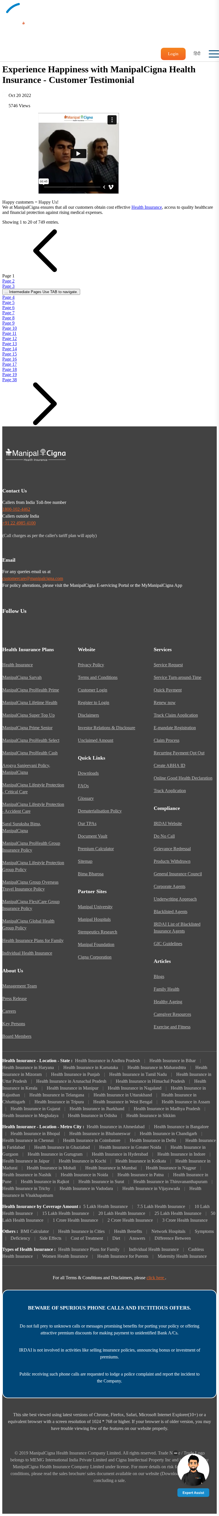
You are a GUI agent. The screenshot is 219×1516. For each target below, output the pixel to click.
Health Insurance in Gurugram (55, 1154)
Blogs (159, 976)
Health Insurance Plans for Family (33, 940)
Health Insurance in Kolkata (140, 1161)
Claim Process (166, 740)
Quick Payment (168, 690)
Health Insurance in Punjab (75, 1074)
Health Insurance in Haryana (28, 1067)
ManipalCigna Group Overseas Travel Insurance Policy (30, 885)
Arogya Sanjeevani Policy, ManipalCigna (26, 769)
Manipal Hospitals (94, 919)
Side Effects (50, 1238)
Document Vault (92, 836)
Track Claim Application (176, 715)
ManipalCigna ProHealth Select (30, 740)
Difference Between (173, 1238)
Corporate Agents (169, 886)
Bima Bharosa (91, 873)
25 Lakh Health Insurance (178, 1213)
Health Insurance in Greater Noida (130, 1147)
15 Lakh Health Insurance (65, 1213)
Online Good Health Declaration (183, 778)
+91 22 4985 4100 (19, 522)
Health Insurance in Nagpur (171, 1167)
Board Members (16, 1036)
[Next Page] (45, 423)
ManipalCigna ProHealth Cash (30, 752)
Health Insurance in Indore (181, 1154)
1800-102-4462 (16, 509)
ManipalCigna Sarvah (22, 677)
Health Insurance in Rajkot (45, 1181)
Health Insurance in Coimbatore (91, 1140)
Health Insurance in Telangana (56, 1094)
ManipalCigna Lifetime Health (29, 702)
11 (9, 333)
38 (9, 379)
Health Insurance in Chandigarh (168, 1133)
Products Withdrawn (172, 861)
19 (9, 374)
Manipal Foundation (96, 944)
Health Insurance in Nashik (26, 1174)
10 (9, 328)
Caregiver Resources (172, 1014)
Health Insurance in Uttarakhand (123, 1094)
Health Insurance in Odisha (92, 1115)
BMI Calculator (35, 1231)
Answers (137, 1238)
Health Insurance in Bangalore (181, 1126)
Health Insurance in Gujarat (35, 1108)
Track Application (170, 790)
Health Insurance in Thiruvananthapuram (170, 1181)
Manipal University (95, 906)
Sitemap (85, 861)
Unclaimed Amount (95, 740)
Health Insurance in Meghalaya (30, 1115)
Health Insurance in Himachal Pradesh (150, 1081)
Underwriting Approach (175, 899)
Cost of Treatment (87, 1238)
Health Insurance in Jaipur (25, 1161)
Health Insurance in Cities (81, 1231)
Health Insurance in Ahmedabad (116, 1126)
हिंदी (197, 53)
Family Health (166, 989)
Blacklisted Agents (170, 911)
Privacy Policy (91, 664)
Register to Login (93, 702)
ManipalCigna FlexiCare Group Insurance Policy (31, 905)
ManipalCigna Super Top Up (28, 715)
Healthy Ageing (168, 1001)
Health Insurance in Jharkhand (97, 1108)
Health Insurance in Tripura (59, 1101)
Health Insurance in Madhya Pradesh (167, 1108)
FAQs (83, 785)
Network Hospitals (168, 1231)
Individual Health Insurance (27, 953)
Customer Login (92, 690)
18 (9, 369)
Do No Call (164, 836)
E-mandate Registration (175, 727)
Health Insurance (146, 207)
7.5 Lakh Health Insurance (161, 1206)
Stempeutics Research (97, 931)
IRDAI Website (168, 823)
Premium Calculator (96, 848)
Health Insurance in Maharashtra (156, 1067)
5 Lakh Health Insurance (105, 1206)
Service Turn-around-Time (177, 677)
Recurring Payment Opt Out (179, 752)
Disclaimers (88, 715)
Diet (116, 1238)
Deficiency (20, 1238)
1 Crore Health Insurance (75, 1220)
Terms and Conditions (97, 677)
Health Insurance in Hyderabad (120, 1154)
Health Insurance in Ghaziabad (62, 1147)
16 (9, 359)
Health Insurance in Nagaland (134, 1088)
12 (9, 338)
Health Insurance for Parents (122, 1256)
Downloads (88, 773)
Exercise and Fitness (172, 1026)
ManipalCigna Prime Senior (27, 727)
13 (9, 343)
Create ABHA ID (169, 765)
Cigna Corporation (94, 957)
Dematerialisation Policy (100, 810)
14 (9, 348)
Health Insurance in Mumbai (111, 1167)
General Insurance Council (178, 873)
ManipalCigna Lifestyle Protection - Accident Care (33, 808)
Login (173, 53)
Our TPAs (87, 823)
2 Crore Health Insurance (130, 1220)
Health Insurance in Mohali (51, 1167)
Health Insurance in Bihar (172, 1060)
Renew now (165, 702)
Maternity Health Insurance (182, 1256)
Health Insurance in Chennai (28, 1140)
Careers (9, 1011)
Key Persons (13, 1023)
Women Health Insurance (65, 1256)
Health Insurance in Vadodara (86, 1188)
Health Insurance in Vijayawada (151, 1188)
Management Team (19, 985)
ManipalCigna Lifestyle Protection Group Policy (33, 866)
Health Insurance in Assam (186, 1101)
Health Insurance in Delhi (153, 1140)
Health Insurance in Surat (101, 1181)
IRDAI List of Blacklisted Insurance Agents (177, 927)
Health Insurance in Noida (84, 1174)
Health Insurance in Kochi (82, 1161)
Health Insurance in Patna (140, 1174)
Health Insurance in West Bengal (122, 1101)
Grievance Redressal (172, 848)
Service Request (168, 664)
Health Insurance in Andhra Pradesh (107, 1060)
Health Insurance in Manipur (72, 1088)
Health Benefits (128, 1231)
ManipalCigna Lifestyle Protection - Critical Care (33, 788)
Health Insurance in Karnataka (90, 1067)
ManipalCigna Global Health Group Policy (28, 924)
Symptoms (204, 1231)
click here (156, 1277)
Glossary (86, 798)
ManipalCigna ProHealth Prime (30, 690)
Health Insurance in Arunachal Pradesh (71, 1081)
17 (9, 364)
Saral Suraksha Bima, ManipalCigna (21, 827)
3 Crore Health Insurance (185, 1220)
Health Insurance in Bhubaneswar (99, 1133)
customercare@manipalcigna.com (32, 578)
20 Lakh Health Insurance (121, 1213)
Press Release (14, 998)
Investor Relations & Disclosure (106, 727)
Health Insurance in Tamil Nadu (138, 1074)
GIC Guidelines (168, 943)
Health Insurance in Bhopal (35, 1133)
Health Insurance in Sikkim (150, 1115)
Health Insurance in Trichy (26, 1188)
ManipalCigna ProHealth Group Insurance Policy (31, 847)
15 (9, 353)
